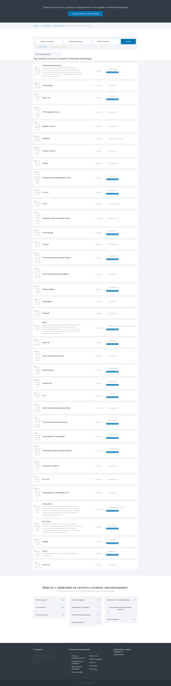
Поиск (128, 41)
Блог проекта (93, 665)
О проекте (92, 662)
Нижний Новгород (59, 25)
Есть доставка (42, 46)
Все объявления (46, 25)
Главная (35, 25)
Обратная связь (119, 654)
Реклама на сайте (77, 672)
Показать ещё (85, 574)
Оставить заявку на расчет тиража (85, 13)
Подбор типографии (95, 659)
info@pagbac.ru (118, 652)
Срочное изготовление (58, 46)
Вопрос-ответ (93, 656)
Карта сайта (93, 669)
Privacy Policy (90, 682)
